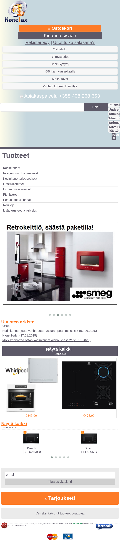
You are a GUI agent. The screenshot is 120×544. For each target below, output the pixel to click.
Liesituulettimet (13, 184)
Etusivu (114, 105)
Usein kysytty (60, 64)
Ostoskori (61, 28)
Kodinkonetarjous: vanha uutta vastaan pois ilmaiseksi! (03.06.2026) (49, 330)
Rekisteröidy (37, 42)
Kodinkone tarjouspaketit (20, 178)
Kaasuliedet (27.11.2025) (19, 335)
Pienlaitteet (10, 194)
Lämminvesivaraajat (17, 189)
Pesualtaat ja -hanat (17, 200)
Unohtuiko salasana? (74, 42)
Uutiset (114, 109)
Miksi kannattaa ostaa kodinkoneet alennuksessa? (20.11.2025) (46, 340)
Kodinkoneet (11, 168)
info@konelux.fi (45, 523)
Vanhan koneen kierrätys (60, 86)
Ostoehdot (60, 49)
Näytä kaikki (59, 349)
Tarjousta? (114, 122)
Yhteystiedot (60, 56)
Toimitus (114, 114)
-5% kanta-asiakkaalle (60, 71)
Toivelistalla (114, 136)
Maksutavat (60, 79)
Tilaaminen (114, 118)
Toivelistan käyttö (114, 128)
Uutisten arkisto (18, 321)
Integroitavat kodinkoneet (20, 173)
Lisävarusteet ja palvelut (20, 210)
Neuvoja (8, 205)
